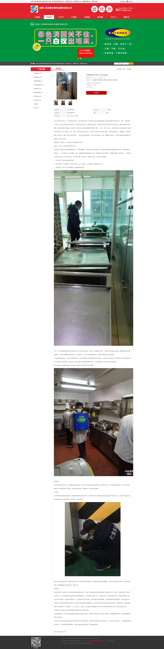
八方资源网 (72, 643)
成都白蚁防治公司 (39, 84)
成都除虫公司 (37, 77)
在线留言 (96, 92)
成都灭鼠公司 (37, 73)
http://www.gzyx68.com (60, 631)
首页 (124, 69)
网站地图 (88, 643)
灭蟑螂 (36, 104)
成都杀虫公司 (37, 88)
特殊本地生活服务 (102, 80)
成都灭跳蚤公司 (38, 81)
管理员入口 (83, 643)
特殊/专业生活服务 (112, 80)
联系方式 (126, 17)
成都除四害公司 (38, 92)
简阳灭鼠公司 (37, 100)
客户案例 (100, 17)
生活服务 (94, 80)
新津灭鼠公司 (37, 96)
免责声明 (77, 643)
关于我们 (74, 17)
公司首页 (37, 17)
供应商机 (49, 17)
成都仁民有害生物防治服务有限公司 (97, 640)
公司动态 (87, 17)
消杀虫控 (36, 108)
